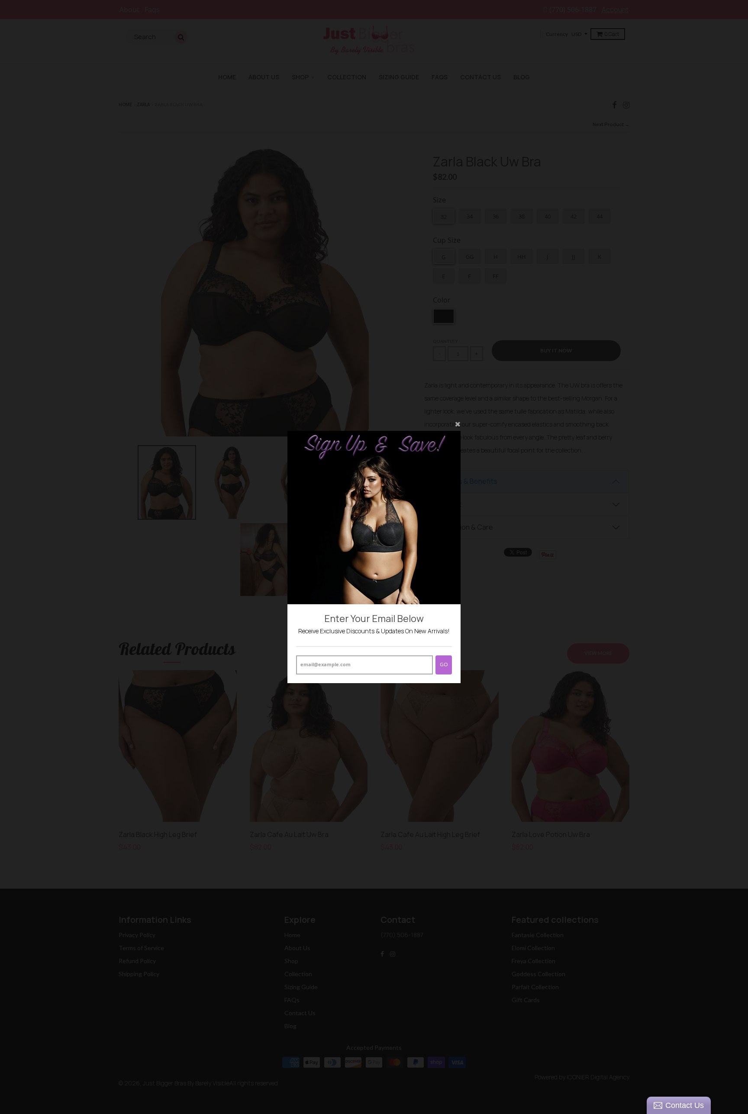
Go (444, 664)
